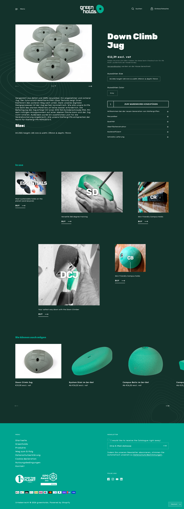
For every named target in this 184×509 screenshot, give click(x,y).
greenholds (42, 502)
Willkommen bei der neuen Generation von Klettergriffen (133, 111)
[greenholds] (92, 9)
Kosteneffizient (114, 132)
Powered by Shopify (60, 502)
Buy (40, 314)
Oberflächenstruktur (116, 127)
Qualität (111, 122)
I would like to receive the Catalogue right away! (135, 440)
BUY (17, 205)
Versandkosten (114, 66)
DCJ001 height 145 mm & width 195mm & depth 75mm (134, 79)
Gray (112, 93)
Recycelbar (112, 116)
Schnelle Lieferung (115, 137)
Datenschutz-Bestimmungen (147, 455)
